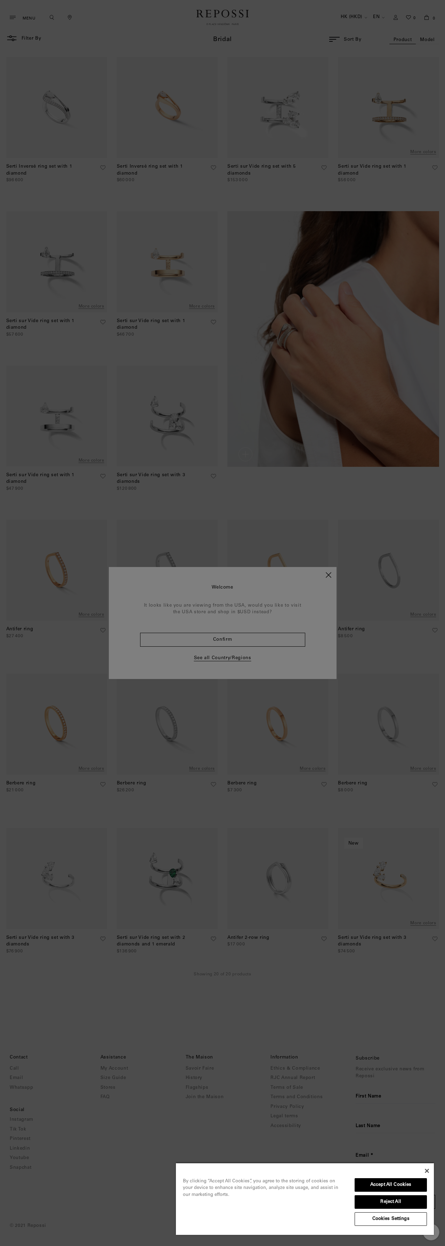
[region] (305, 1199)
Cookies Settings (391, 1219)
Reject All (390, 1202)
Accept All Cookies (390, 1185)
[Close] (427, 1171)
